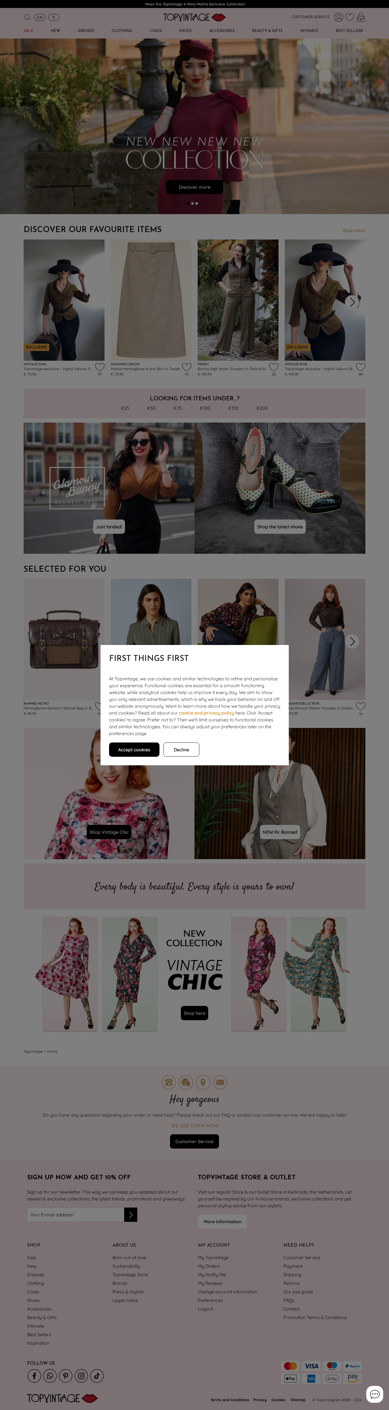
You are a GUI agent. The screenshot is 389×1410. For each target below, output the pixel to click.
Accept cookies (134, 749)
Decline (181, 749)
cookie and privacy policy (206, 713)
